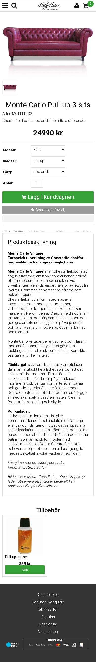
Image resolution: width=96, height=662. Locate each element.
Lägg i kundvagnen (51, 197)
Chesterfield (48, 595)
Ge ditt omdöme (82, 231)
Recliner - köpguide (48, 602)
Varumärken (48, 631)
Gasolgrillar (48, 624)
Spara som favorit (49, 210)
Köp (25, 569)
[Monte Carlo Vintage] (48, 75)
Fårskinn (48, 617)
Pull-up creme (16, 557)
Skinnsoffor (48, 609)
